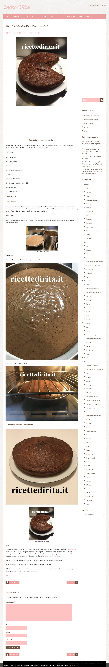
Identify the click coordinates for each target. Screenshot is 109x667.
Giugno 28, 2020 (13, 33)
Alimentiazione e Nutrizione (94, 369)
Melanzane (89, 212)
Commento (10, 602)
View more (71, 665)
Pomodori (89, 223)
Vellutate (89, 500)
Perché (88, 450)
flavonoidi (19, 552)
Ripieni (88, 312)
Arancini (88, 381)
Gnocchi (16, 16)
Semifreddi (89, 273)
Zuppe (88, 504)
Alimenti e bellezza (92, 366)
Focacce (88, 419)
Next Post (71, 582)
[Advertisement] (42, 123)
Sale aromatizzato (91, 473)
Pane (80, 16)
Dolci (85, 242)
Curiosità (89, 412)
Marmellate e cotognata (93, 265)
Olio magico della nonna (91, 120)
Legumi (88, 439)
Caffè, (84, 156)
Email (8, 632)
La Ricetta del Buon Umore (92, 116)
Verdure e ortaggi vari (92, 231)
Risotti (88, 319)
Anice (86, 131)
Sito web (9, 640)
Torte (26, 16)
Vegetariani (71, 16)
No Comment (44, 33)
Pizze (60, 16)
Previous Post (14, 582)
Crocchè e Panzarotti (92, 404)
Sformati (89, 485)
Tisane (88, 489)
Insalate (88, 435)
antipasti (89, 377)
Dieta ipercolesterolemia (93, 204)
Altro (87, 188)
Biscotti (35, 16)
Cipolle (88, 196)
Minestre (89, 300)
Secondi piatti (88, 323)
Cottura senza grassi (92, 200)
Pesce (52, 16)
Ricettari (88, 466)
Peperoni (89, 219)
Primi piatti (87, 281)
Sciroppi (88, 481)
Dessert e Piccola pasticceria (94, 262)
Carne (44, 16)
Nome (8, 625)
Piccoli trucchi (90, 458)
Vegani (88, 16)
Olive (88, 443)
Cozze (8, 575)
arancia (21, 170)
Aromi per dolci (91, 385)
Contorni (87, 185)
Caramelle (89, 254)
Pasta (7, 16)
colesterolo (33, 571)
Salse (88, 477)
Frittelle (88, 423)
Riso (87, 315)
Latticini (88, 342)
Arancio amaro (88, 123)
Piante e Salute (90, 454)
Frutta (88, 427)
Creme (88, 258)
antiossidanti (72, 550)
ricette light (89, 227)
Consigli (88, 393)
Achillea (86, 127)
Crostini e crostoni (91, 408)
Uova (88, 354)
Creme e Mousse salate (93, 400)
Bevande (89, 389)
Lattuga (88, 208)
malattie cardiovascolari (51, 556)
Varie (85, 362)
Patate (88, 215)
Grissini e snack (91, 431)
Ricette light (89, 350)
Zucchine (89, 238)
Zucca (88, 235)
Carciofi (88, 192)
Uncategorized (88, 358)
